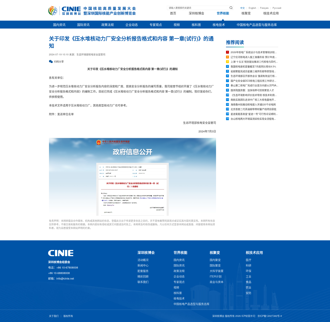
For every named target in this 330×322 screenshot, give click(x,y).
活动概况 (143, 260)
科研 (248, 265)
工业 (248, 276)
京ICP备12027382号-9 (269, 316)
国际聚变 (215, 265)
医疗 (248, 260)
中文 (242, 8)
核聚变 (246, 13)
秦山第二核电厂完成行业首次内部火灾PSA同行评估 (254, 85)
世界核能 (223, 13)
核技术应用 (271, 13)
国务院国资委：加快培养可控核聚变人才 (252, 90)
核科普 (196, 25)
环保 (248, 271)
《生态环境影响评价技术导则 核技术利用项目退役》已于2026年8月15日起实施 (254, 95)
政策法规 (107, 25)
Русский (277, 8)
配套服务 (143, 271)
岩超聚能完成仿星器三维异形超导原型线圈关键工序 (254, 71)
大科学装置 (216, 271)
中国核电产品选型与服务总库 (257, 25)
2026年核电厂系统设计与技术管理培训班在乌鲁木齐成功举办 (254, 52)
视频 (177, 25)
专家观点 (156, 25)
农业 (248, 287)
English (252, 8)
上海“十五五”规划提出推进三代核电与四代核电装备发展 (254, 62)
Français (264, 8)
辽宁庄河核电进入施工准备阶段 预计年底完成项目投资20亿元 (254, 57)
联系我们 (143, 282)
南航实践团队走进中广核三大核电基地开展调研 (254, 100)
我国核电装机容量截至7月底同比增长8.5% (253, 67)
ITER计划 (216, 276)
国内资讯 (59, 25)
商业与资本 (216, 282)
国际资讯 (83, 25)
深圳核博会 (196, 13)
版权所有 (68, 316)
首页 (173, 13)
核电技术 (219, 25)
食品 (248, 282)
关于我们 (54, 316)
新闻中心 (143, 265)
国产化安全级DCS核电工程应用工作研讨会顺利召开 (254, 81)
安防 (248, 293)
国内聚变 (215, 260)
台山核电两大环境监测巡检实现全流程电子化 (254, 119)
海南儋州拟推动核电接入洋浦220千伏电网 (253, 104)
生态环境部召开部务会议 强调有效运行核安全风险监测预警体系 (254, 76)
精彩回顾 (143, 276)
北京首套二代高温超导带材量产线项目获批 (253, 109)
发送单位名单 (65, 114)
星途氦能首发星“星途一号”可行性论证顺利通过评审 (254, 114)
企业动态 (131, 25)
